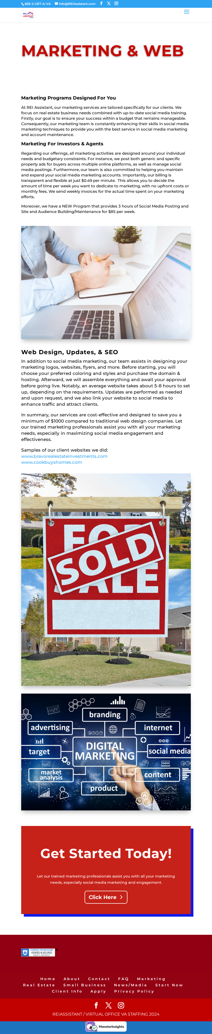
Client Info (67, 991)
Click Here (103, 897)
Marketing (151, 978)
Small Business (84, 985)
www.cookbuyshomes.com (51, 462)
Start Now (169, 985)
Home (48, 978)
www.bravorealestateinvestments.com (64, 456)
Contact (99, 978)
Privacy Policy (134, 991)
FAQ (123, 978)
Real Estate (39, 985)
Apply (98, 991)
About (72, 978)
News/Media (131, 985)
